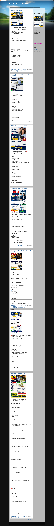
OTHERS (26, 70)
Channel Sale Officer (15, 517)
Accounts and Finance (20, 7)
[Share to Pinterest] (31, 69)
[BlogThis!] (29, 69)
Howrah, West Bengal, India (16, 71)
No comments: (24, 69)
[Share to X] (29, 69)
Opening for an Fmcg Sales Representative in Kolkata (18, 373)
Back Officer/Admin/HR (13, 7)
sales (17, 306)
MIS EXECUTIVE (17, 246)
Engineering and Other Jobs (36, 7)
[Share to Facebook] (30, 69)
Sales (30, 7)
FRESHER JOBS (14, 306)
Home (19, 519)
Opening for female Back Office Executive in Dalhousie (19, 125)
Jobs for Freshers (26, 7)
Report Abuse (35, 49)
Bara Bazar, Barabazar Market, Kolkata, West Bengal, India (20, 307)
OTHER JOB (23, 70)
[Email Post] (27, 69)
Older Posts (30, 519)
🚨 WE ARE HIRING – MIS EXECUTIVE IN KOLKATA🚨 (19, 188)
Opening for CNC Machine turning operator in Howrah (18, 10)
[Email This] (28, 69)
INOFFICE (14, 246)
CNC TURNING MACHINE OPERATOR (17, 70)
